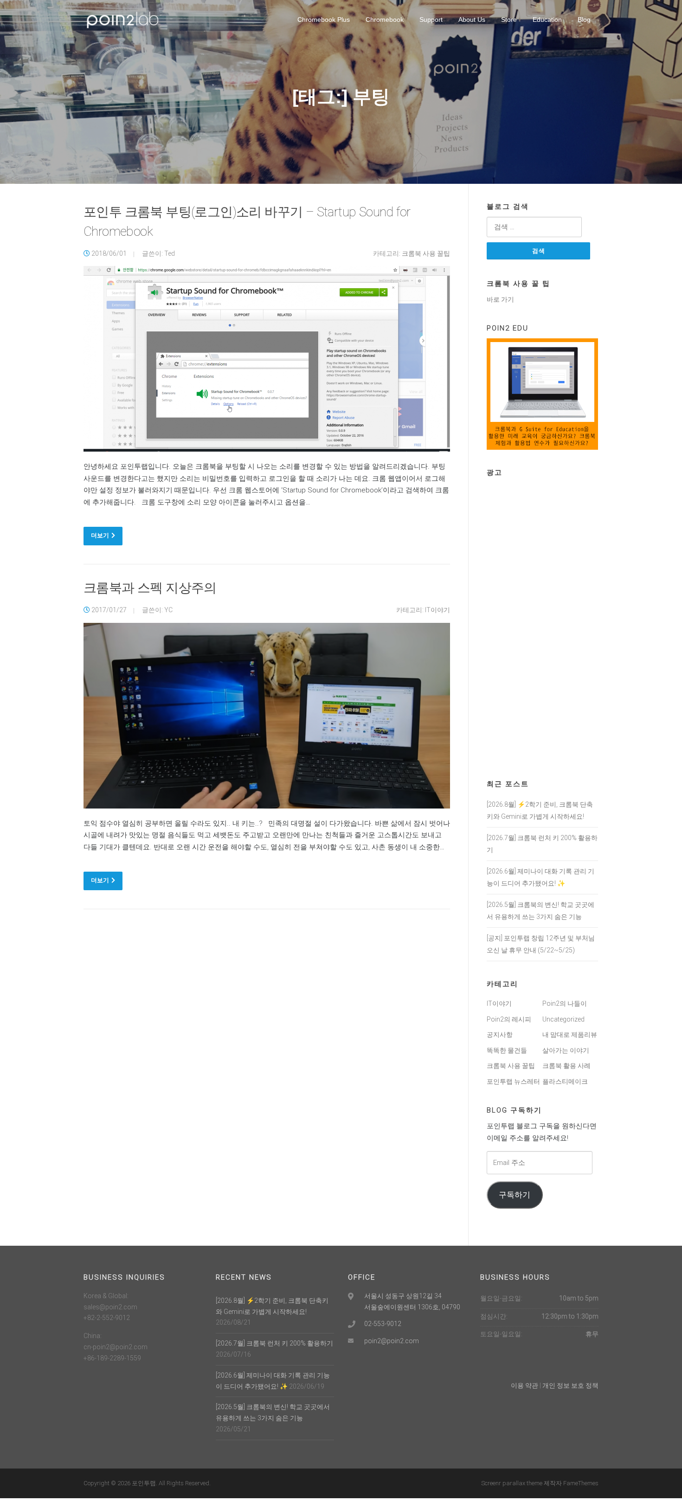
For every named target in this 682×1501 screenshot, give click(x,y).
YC (168, 610)
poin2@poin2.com (391, 1341)
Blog (584, 19)
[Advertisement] (542, 622)
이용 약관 (524, 1385)
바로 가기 (500, 299)
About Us (471, 19)
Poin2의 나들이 (564, 1003)
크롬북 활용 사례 (566, 1065)
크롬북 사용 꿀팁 (426, 253)
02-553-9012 (382, 1323)
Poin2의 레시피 (509, 1019)
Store (509, 19)
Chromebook (385, 19)
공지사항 (500, 1034)
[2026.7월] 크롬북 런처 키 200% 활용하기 (274, 1343)
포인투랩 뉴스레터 (513, 1081)
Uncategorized (563, 1019)
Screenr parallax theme (511, 1483)
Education (547, 19)
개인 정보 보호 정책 (570, 1385)
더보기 (100, 535)
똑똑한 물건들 (507, 1050)
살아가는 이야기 (565, 1050)
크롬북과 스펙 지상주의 (150, 587)
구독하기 (514, 1194)
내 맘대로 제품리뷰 (569, 1034)
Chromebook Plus (323, 19)
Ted (169, 253)
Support (431, 19)
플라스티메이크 (565, 1081)
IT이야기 (437, 610)
